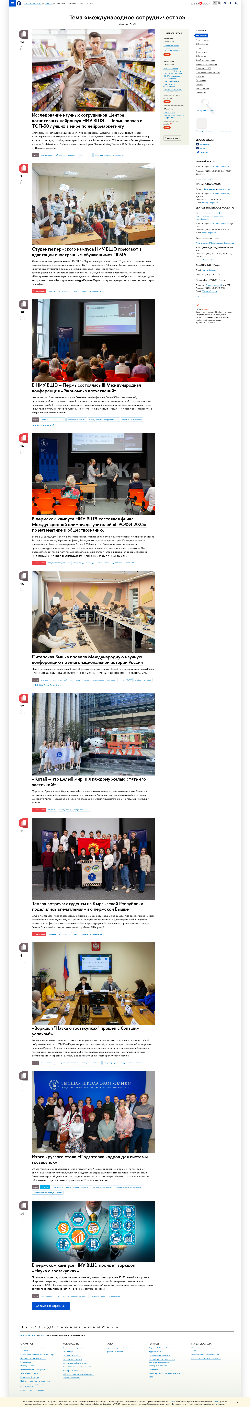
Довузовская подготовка (207, 237)
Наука (198, 48)
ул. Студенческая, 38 (220, 166)
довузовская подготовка (58, 562)
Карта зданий (202, 295)
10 (61, 1326)
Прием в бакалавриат (72, 1355)
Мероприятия (174, 33)
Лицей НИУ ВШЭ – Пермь (208, 265)
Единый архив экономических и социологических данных (162, 1360)
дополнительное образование (127, 1187)
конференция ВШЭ (143, 679)
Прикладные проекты (115, 1351)
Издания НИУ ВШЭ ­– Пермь (160, 1348)
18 (98, 1326)
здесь (173, 1401)
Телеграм (204, 152)
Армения (111, 679)
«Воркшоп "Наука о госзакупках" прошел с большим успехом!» (85, 1031)
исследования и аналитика (79, 155)
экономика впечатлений (43, 425)
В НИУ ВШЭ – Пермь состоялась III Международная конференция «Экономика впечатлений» (86, 388)
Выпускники (201, 80)
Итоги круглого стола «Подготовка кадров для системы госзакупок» (90, 1159)
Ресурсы (154, 1343)
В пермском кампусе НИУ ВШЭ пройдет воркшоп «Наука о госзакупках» (83, 1268)
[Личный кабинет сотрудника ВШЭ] (230, 3)
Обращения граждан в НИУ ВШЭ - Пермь (37, 1354)
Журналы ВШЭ (155, 1351)
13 (75, 1326)
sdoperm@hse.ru (209, 232)
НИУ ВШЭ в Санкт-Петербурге (47, 685)
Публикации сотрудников (159, 1355)
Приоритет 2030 (203, 68)
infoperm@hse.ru (209, 178)
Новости (43, 1335)
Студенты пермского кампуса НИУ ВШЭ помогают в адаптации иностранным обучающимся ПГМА (87, 252)
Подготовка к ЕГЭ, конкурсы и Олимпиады (215, 243)
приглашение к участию (77, 1295)
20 (108, 1326)
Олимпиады (68, 1351)
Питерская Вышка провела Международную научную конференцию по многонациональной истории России (87, 659)
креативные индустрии (132, 419)
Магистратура (202, 88)
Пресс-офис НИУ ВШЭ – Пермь (210, 280)
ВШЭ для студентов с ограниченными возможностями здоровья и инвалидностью (36, 1384)
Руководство (25, 1362)
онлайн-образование (102, 1187)
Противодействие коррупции (33, 1358)
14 (80, 1326)
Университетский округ (73, 1370)
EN (219, 3)
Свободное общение (205, 60)
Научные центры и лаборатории (119, 1348)
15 (85, 1326)
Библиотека (154, 1369)
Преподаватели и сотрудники (32, 1369)
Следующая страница (50, 1306)
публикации (60, 155)
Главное (199, 84)
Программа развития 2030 (208, 72)
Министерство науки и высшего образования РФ (204, 1349)
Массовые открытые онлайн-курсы (206, 1358)
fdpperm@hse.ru (209, 259)
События (200, 76)
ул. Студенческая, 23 (220, 223)
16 (89, 1326)
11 (66, 1326)
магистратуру (223, 189)
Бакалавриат (201, 92)
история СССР (125, 679)
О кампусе (27, 1343)
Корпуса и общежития (29, 1377)
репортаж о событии (77, 419)
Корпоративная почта (158, 1365)
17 (94, 1326)
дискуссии (45, 679)
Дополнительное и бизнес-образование (80, 1366)
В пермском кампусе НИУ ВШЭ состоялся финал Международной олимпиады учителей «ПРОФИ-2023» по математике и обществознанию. (89, 524)
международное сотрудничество (109, 155)
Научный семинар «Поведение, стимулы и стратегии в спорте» (173, 48)
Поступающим (202, 40)
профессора (46, 1062)
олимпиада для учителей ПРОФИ (119, 562)
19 (103, 1326)
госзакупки (140, 1062)
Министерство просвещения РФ (205, 1354)
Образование (202, 44)
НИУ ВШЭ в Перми (28, 1335)
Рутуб (202, 148)
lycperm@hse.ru (209, 270)
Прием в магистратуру (72, 1359)
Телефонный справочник (30, 1373)
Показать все (172, 138)
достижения (46, 155)
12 (71, 1326)
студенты (52, 291)
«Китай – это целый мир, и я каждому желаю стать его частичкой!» (89, 782)
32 (117, 1326)
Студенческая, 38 (214, 285)
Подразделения (27, 1365)
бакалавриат (209, 189)
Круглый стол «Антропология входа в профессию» (173, 115)
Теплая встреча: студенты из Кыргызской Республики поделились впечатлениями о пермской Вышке (87, 906)
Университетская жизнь (206, 64)
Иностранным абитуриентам (75, 1363)
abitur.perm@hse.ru (210, 202)
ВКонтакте (204, 144)
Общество (201, 56)
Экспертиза (201, 52)
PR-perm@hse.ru (209, 291)
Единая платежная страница (32, 1390)
